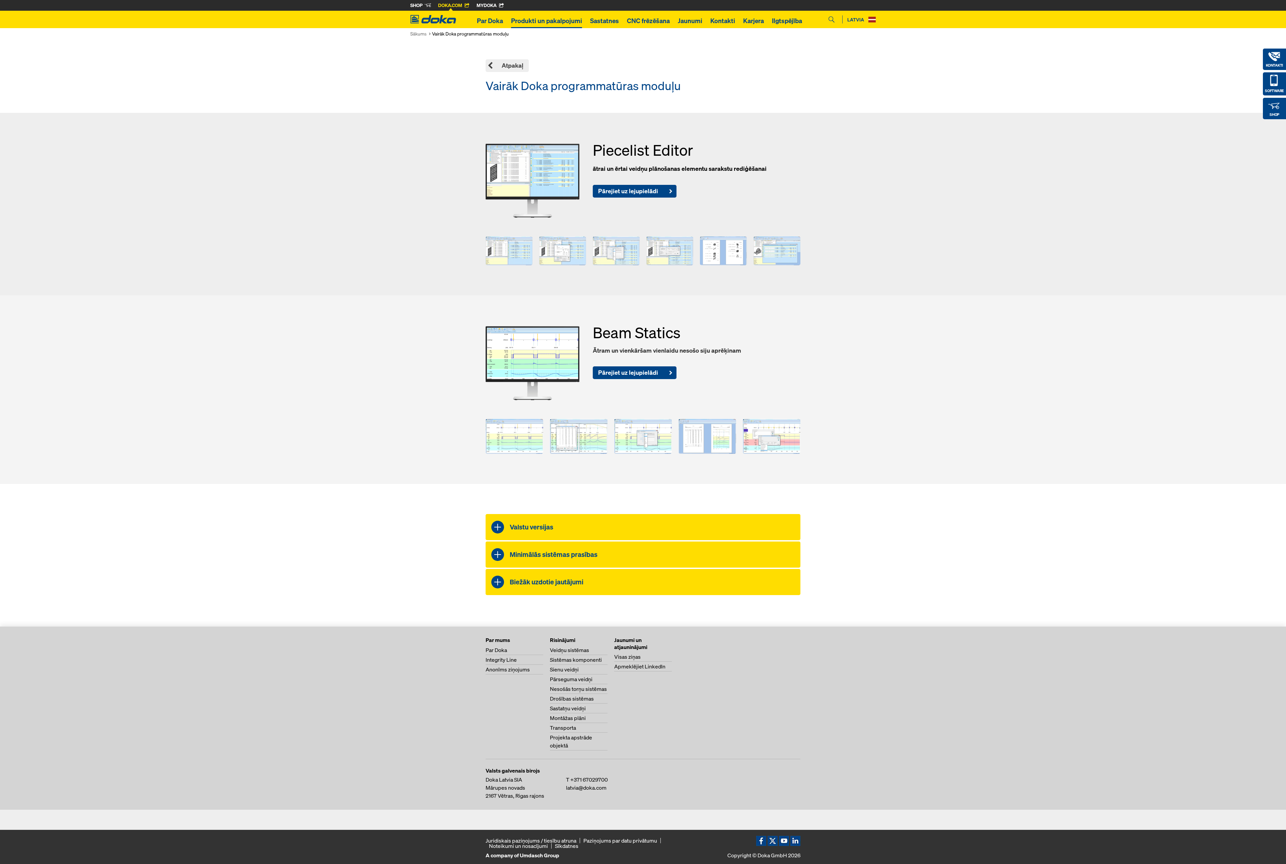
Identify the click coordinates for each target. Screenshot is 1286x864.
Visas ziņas (627, 656)
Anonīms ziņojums (508, 669)
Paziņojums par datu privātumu (620, 840)
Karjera (753, 20)
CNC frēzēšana (648, 20)
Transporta (563, 727)
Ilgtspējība (787, 20)
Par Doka (490, 20)
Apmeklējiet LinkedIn (639, 666)
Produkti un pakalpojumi (546, 20)
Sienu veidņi (564, 669)
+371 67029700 (589, 779)
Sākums (418, 33)
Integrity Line (501, 659)
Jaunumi (690, 20)
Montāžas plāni (568, 718)
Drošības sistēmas (572, 698)
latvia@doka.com (586, 787)
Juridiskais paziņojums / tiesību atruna (531, 840)
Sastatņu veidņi (568, 708)
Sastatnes (604, 20)
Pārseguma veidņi (571, 679)
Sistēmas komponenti (576, 659)
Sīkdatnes (566, 846)
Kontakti (722, 20)
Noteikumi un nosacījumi (518, 846)
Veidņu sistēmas (569, 650)
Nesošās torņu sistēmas (578, 689)
